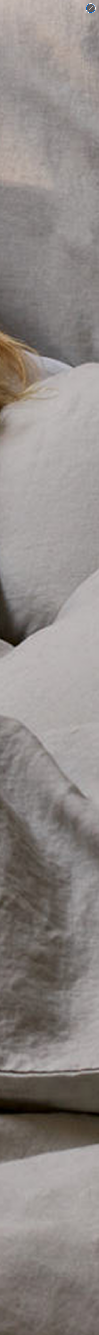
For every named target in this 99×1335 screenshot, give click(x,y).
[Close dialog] (90, 8)
